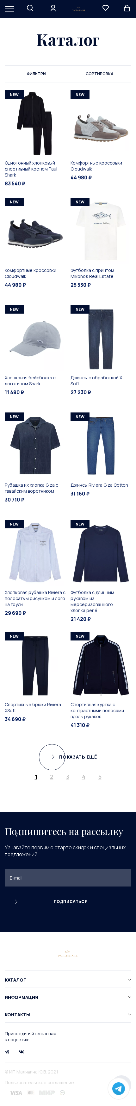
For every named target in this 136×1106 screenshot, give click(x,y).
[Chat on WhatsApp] (119, 1089)
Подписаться (71, 901)
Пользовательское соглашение (39, 1082)
